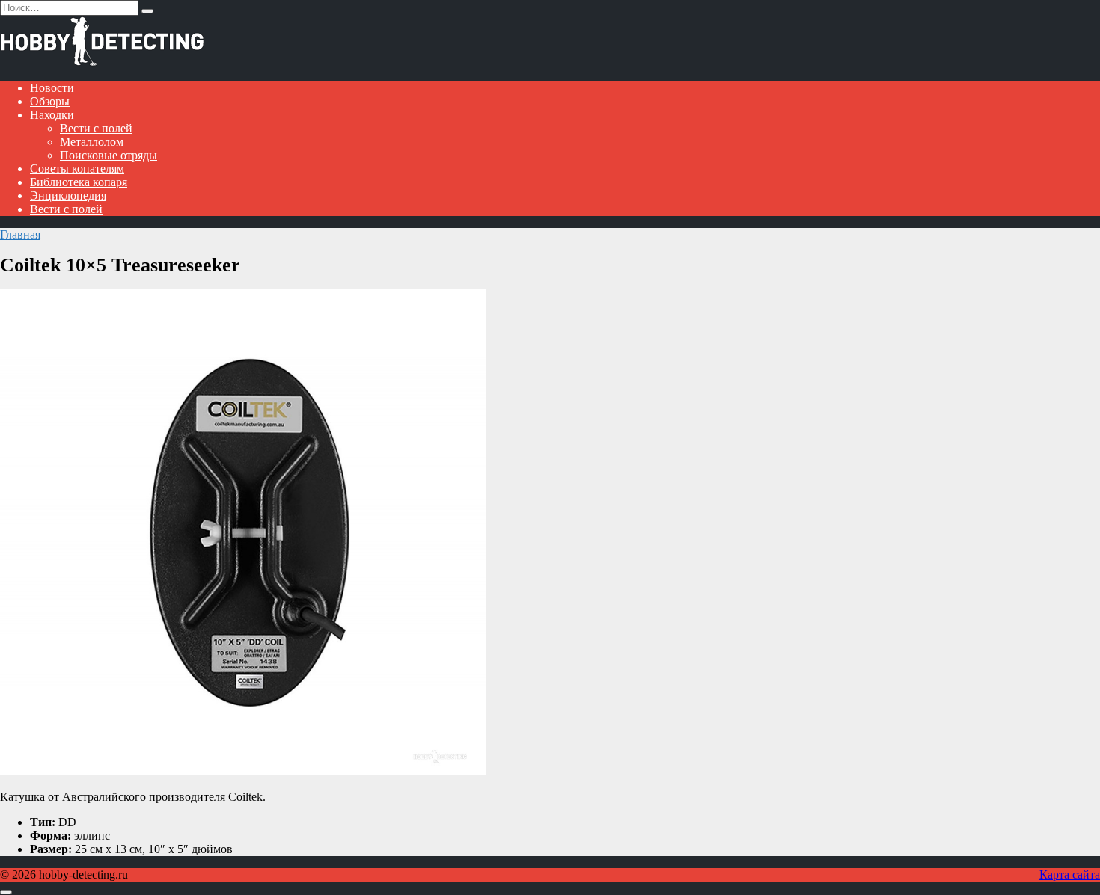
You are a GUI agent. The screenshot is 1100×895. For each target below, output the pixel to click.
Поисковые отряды (108, 155)
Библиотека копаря (78, 182)
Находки (52, 114)
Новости (52, 87)
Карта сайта (1069, 874)
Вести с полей (96, 128)
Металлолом (91, 141)
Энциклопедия (68, 195)
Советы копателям (77, 168)
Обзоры (50, 101)
